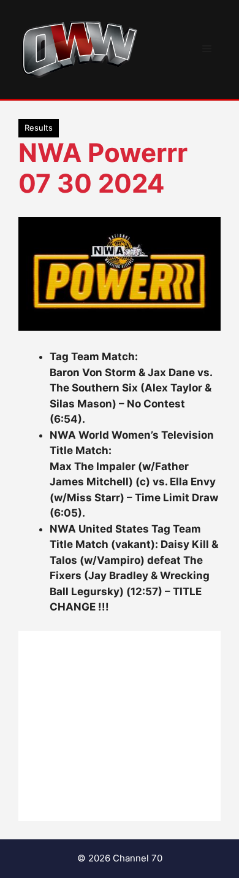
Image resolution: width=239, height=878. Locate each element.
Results (39, 128)
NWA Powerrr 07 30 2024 (103, 168)
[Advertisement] (119, 726)
